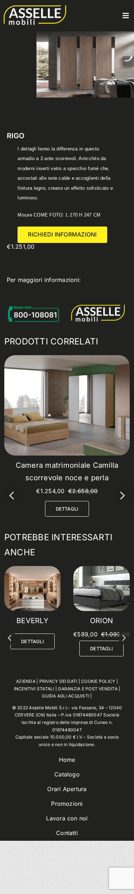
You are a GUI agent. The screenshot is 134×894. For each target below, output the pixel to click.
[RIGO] (101, 569)
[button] (11, 495)
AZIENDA (25, 718)
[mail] (35, 295)
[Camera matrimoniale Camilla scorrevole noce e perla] (67, 358)
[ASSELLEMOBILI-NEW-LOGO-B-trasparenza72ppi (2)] (35, 8)
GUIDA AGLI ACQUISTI (65, 732)
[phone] (48, 295)
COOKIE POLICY (98, 718)
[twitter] (22, 295)
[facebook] (10, 295)
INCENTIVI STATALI (34, 725)
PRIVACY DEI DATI (58, 718)
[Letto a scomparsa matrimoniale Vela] (32, 569)
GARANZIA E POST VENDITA (88, 725)
